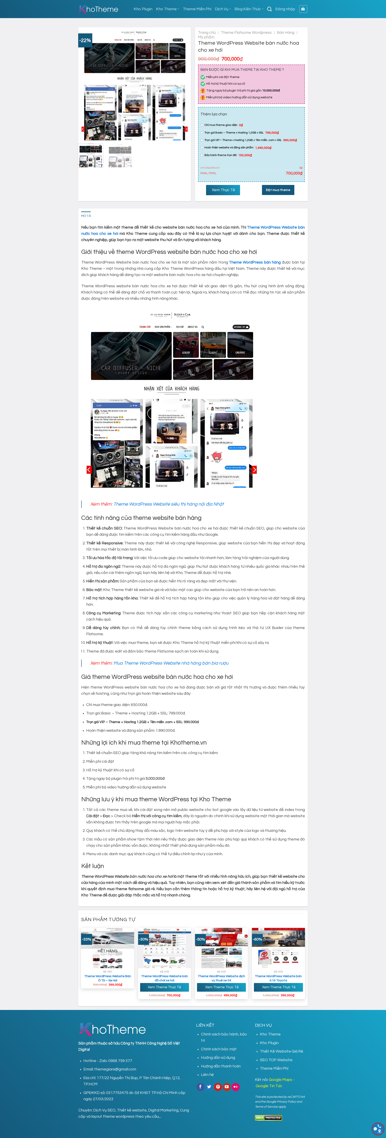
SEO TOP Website (276, 1060)
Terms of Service (266, 1106)
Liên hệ (207, 1075)
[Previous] (85, 84)
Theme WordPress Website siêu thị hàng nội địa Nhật (168, 504)
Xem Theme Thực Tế (164, 987)
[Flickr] (236, 1087)
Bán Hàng (285, 33)
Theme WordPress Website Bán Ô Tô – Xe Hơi (107, 978)
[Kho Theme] (98, 9)
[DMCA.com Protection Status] (268, 1118)
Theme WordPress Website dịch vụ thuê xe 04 (221, 978)
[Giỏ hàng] (303, 9)
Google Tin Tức (269, 1086)
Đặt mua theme (278, 190)
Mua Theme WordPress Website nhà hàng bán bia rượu (170, 663)
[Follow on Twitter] (209, 1087)
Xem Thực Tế (223, 190)
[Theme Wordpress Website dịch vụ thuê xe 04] (221, 948)
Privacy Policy (286, 1101)
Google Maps (280, 1080)
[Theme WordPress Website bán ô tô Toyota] (278, 948)
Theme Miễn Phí (197, 9)
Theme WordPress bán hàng (255, 262)
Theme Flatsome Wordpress (246, 33)
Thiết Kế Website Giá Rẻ (281, 1051)
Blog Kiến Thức (248, 9)
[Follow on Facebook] (200, 1087)
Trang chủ (207, 33)
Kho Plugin (143, 9)
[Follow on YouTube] (227, 1087)
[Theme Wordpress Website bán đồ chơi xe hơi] (164, 948)
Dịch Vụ (221, 9)
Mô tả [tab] (86, 216)
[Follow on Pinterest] (218, 1087)
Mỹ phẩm (206, 37)
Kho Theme (166, 9)
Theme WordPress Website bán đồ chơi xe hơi (164, 978)
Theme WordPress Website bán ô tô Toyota (278, 978)
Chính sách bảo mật (219, 1049)
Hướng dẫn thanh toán (221, 1066)
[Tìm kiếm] (269, 9)
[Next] (183, 84)
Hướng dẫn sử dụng (218, 1058)
